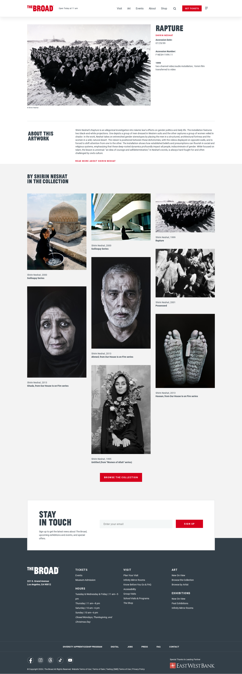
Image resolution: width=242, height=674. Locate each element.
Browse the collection (121, 477)
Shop (164, 8)
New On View (178, 575)
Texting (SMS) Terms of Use (118, 669)
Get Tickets (192, 8)
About (152, 8)
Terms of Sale (99, 669)
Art (129, 8)
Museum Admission (85, 579)
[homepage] (40, 8)
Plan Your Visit (130, 575)
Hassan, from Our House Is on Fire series (177, 396)
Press (144, 646)
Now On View (178, 598)
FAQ (159, 646)
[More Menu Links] (206, 8)
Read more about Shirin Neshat (95, 161)
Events (140, 8)
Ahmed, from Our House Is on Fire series (112, 356)
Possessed (161, 305)
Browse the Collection (183, 579)
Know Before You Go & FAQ (137, 584)
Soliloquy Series (35, 278)
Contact (174, 646)
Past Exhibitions (180, 603)
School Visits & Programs (136, 598)
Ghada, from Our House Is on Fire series (47, 385)
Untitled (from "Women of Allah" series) (111, 462)
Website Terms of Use (81, 669)
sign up (189, 523)
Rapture (160, 240)
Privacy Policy (138, 669)
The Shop (128, 603)
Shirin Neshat (164, 35)
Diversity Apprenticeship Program (82, 646)
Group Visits (129, 593)
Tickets (81, 569)
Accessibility (129, 589)
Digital (115, 646)
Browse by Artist (180, 584)
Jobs (130, 646)
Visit (119, 8)
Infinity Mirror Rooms (134, 579)
